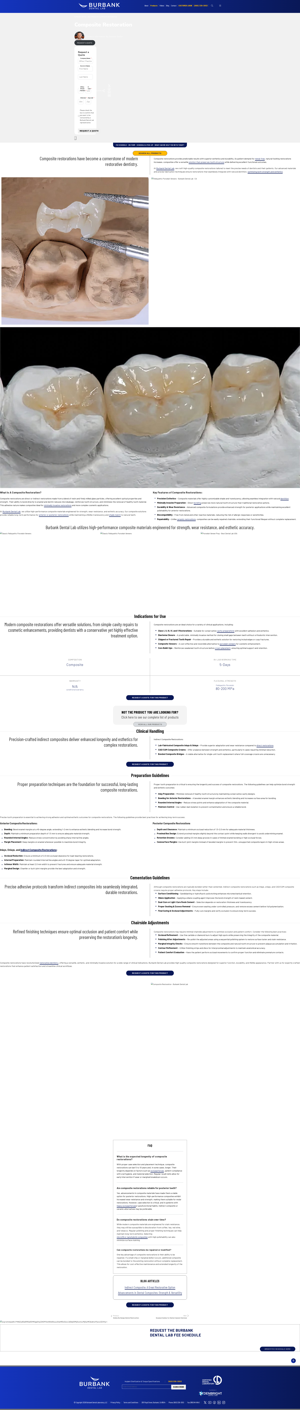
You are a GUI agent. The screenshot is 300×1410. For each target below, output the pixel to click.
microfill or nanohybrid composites (132, 1237)
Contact (173, 5)
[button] (109, 85)
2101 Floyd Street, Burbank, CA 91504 (153, 1402)
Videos (161, 5)
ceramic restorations (186, 519)
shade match (115, 515)
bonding (197, 502)
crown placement (223, 648)
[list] (150, 1057)
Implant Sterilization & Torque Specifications (142, 1381)
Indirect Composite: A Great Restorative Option (150, 1287)
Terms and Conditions (130, 1402)
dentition (284, 498)
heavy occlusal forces (126, 1205)
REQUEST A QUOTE (89, 131)
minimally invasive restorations (57, 505)
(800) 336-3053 (201, 5)
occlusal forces (157, 1170)
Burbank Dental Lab (165, 168)
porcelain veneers (228, 643)
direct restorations (265, 745)
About (146, 5)
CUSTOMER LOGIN (185, 5)
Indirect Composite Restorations (39, 849)
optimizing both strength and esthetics (265, 171)
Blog (167, 5)
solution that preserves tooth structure (206, 162)
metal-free (260, 158)
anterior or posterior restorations (54, 515)
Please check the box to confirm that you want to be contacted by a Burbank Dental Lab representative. (87, 116)
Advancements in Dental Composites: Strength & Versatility (150, 1292)
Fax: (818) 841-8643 (193, 1402)
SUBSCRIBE (178, 1387)
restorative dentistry (49, 962)
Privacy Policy (115, 1402)
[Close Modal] (75, 138)
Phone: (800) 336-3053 (176, 1402)
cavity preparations (225, 630)
